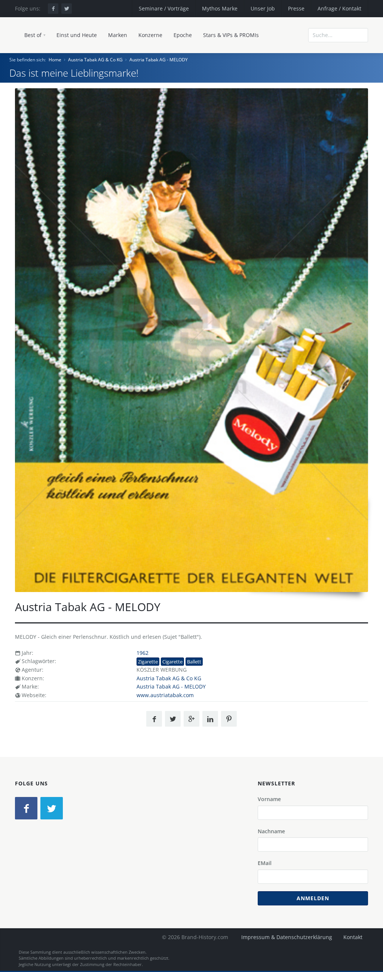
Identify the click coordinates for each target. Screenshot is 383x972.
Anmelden (313, 898)
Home (55, 59)
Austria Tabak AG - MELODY (158, 59)
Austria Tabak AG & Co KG (95, 59)
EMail (265, 863)
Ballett (194, 661)
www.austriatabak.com (165, 695)
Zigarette (148, 661)
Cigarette (172, 661)
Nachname (271, 831)
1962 (142, 652)
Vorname (269, 799)
